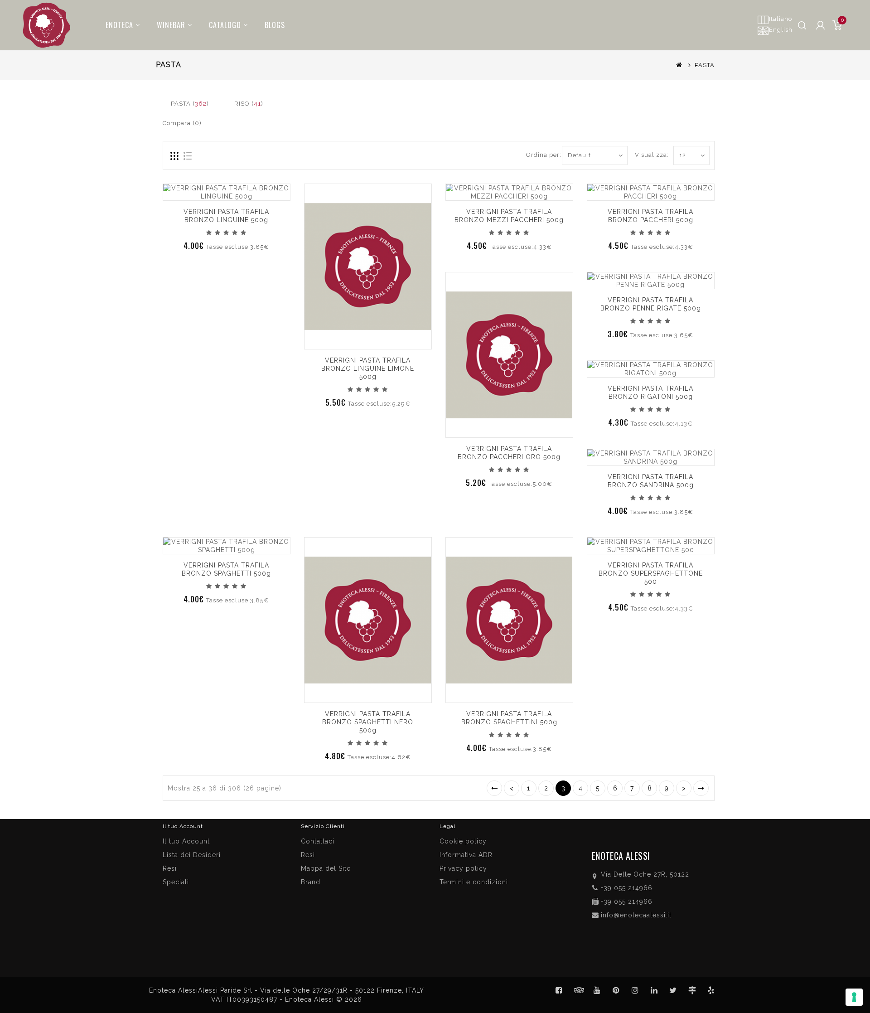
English (781, 29)
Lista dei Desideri (192, 854)
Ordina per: (540, 154)
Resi (308, 854)
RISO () (248, 103)
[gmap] (692, 990)
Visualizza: (645, 154)
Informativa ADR (466, 854)
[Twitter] (578, 990)
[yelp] (711, 990)
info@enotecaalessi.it (636, 915)
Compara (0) (182, 123)
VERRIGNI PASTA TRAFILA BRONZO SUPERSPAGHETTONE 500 (651, 573)
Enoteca (119, 24)
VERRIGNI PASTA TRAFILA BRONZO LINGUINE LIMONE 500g (367, 368)
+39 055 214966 (626, 888)
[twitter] (673, 990)
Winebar (171, 24)
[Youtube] (597, 990)
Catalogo (225, 24)
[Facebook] (559, 990)
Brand (310, 882)
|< (494, 788)
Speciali (176, 882)
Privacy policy (463, 868)
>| (701, 788)
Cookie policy (463, 841)
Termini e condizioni (474, 882)
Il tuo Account (186, 841)
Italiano (780, 18)
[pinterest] (616, 990)
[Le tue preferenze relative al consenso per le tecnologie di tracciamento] (854, 997)
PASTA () (190, 103)
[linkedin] (654, 990)
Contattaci (317, 841)
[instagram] (635, 990)
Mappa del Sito (326, 868)
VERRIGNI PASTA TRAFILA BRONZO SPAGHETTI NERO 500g (367, 722)
